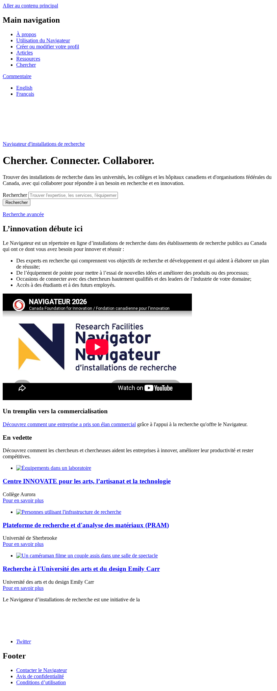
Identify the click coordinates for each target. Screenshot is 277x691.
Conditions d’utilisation (41, 682)
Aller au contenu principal (30, 5)
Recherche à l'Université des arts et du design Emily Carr (81, 568)
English (24, 88)
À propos (26, 34)
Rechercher (15, 195)
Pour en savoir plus (23, 500)
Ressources (28, 59)
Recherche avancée (23, 214)
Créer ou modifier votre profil (47, 46)
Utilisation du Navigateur (43, 40)
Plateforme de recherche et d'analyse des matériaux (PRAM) (86, 525)
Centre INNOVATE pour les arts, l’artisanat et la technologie (87, 481)
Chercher (26, 65)
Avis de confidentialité (40, 676)
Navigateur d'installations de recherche (44, 144)
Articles (24, 52)
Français (25, 94)
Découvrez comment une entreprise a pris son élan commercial (69, 424)
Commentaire (17, 76)
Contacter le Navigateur (41, 670)
